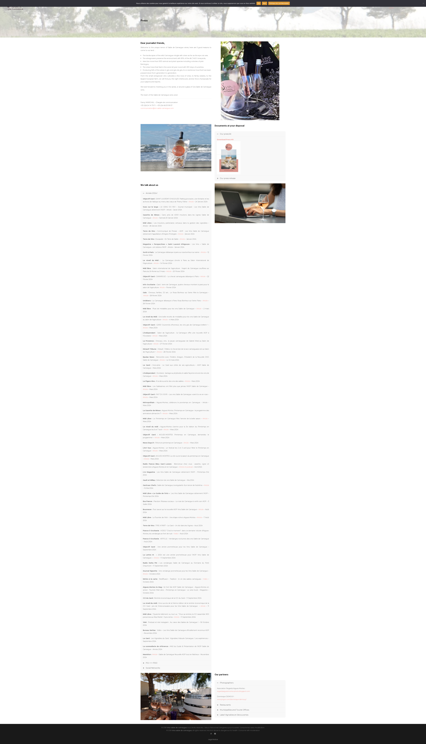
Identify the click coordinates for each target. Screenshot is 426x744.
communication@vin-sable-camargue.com (157, 108)
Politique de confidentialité (279, 3)
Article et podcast (186, 467)
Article (191, 202)
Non (264, 3)
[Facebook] (211, 734)
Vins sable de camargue (177, 727)
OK (259, 3)
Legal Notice (213, 739)
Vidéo (176, 534)
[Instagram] (215, 734)
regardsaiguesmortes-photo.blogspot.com (233, 691)
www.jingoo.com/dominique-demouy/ (231, 699)
